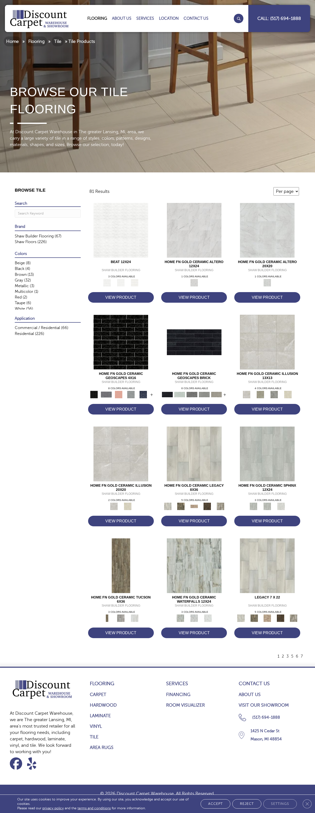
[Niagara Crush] (194, 565)
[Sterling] (220, 506)
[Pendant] (194, 506)
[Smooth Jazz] (134, 282)
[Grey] (267, 506)
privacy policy (53, 808)
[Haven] (267, 342)
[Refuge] (274, 394)
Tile (57, 41)
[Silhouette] (207, 506)
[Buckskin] (121, 565)
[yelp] (35, 763)
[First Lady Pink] (118, 394)
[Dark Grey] (106, 394)
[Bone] (179, 394)
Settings (280, 804)
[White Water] (208, 618)
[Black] (121, 342)
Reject (247, 804)
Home (12, 41)
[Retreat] (288, 394)
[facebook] (17, 763)
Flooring (36, 41)
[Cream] (267, 453)
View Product (120, 297)
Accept (215, 804)
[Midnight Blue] (143, 394)
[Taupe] (216, 394)
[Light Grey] (131, 394)
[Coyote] (121, 618)
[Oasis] (260, 394)
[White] (281, 506)
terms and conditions (94, 808)
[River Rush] (194, 618)
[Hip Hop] (121, 230)
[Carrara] (194, 230)
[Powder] (134, 618)
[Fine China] (194, 453)
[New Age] (121, 282)
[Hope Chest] (181, 506)
